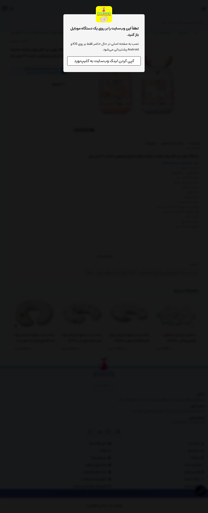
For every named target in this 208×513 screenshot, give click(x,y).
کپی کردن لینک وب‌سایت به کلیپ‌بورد (104, 61)
